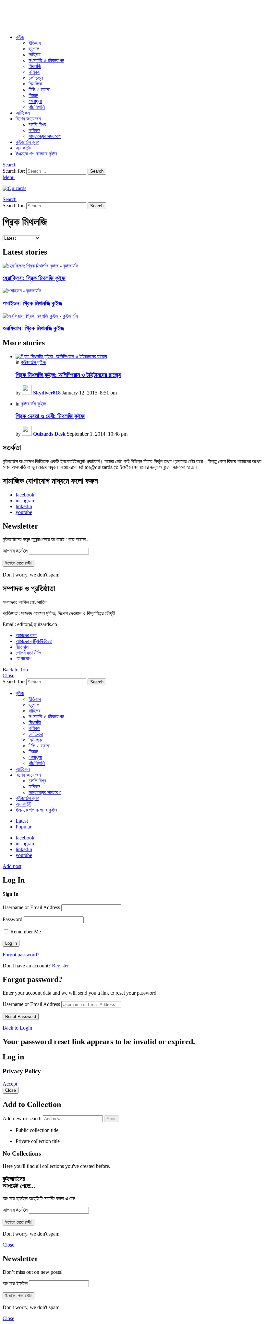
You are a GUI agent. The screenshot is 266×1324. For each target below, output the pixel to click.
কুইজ (20, 37)
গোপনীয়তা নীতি (28, 653)
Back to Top (15, 669)
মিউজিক (35, 83)
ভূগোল (34, 48)
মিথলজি (35, 66)
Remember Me (25, 931)
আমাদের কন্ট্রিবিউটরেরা (34, 641)
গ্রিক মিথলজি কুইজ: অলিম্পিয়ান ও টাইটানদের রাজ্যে (68, 374)
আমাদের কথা (26, 635)
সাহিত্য (35, 54)
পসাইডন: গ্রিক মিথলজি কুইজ (32, 303)
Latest (22, 821)
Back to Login (17, 1028)
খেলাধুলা (35, 101)
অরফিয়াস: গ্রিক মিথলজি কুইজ (33, 328)
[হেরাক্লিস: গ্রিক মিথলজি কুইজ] (133, 266)
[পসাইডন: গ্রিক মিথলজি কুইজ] (133, 291)
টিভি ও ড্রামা (39, 89)
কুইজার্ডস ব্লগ (27, 142)
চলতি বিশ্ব (37, 124)
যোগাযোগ (23, 658)
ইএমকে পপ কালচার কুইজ (36, 153)
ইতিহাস (35, 43)
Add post (12, 866)
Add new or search (23, 1118)
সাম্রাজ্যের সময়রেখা (45, 136)
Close (8, 675)
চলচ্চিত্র (36, 78)
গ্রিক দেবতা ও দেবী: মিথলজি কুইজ (50, 416)
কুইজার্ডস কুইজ (33, 362)
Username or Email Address (31, 907)
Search (96, 171)
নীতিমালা (23, 647)
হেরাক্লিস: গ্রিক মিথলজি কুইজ (34, 278)
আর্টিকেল (23, 113)
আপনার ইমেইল (15, 551)
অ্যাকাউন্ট (23, 148)
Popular (23, 826)
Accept (10, 1084)
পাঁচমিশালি (37, 107)
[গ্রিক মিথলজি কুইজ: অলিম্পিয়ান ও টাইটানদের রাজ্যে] (139, 357)
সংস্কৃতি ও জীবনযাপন (46, 60)
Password (12, 919)
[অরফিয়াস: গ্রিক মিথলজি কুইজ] (133, 316)
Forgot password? (21, 954)
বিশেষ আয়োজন (28, 118)
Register (60, 965)
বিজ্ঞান (33, 95)
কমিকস (34, 72)
